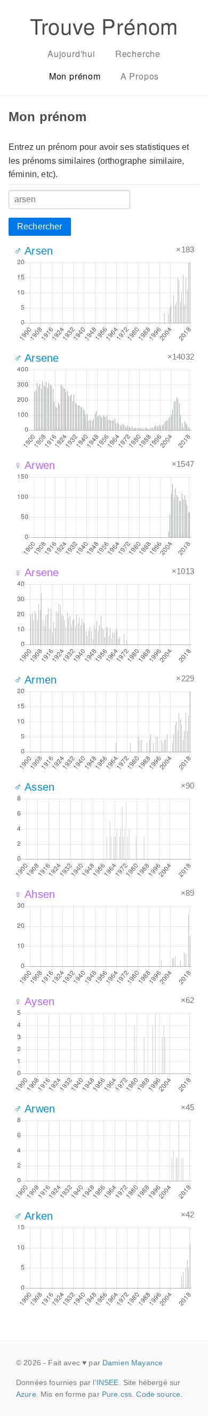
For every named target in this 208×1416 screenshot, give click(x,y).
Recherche (138, 53)
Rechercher (39, 226)
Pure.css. (118, 1394)
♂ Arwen (34, 1109)
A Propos (140, 76)
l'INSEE (105, 1382)
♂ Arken (33, 1216)
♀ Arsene (36, 572)
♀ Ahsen (34, 894)
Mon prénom (75, 76)
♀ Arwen (34, 465)
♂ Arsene (36, 358)
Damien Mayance (132, 1362)
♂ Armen (35, 680)
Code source (158, 1394)
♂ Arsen (33, 251)
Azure (26, 1394)
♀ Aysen (34, 1001)
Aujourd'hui (71, 53)
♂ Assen (34, 787)
